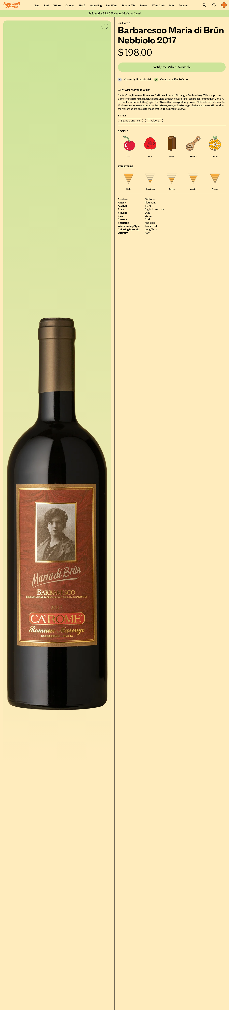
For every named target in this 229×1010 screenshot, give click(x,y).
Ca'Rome (124, 22)
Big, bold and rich (130, 120)
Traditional (154, 120)
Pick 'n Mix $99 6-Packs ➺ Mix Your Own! (115, 13)
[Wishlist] (214, 5)
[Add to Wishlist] (104, 28)
